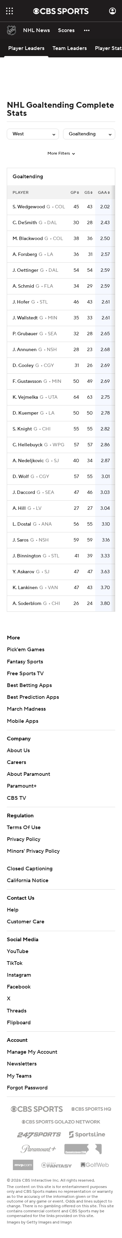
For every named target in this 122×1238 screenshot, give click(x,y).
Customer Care (25, 921)
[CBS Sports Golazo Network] (61, 1121)
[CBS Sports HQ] (91, 1108)
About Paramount (28, 774)
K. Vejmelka (25, 397)
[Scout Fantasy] (57, 1164)
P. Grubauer (25, 334)
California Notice (27, 880)
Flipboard (19, 1022)
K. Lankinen (25, 588)
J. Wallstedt (25, 318)
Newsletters (22, 1063)
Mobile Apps (22, 721)
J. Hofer (21, 302)
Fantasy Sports (25, 661)
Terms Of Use (24, 827)
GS (87, 192)
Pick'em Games (25, 649)
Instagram (19, 975)
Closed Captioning (30, 868)
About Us (18, 750)
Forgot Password (27, 1087)
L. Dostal (22, 524)
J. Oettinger (25, 270)
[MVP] (23, 1162)
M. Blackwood (28, 239)
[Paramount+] (38, 1147)
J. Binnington (27, 556)
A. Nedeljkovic (28, 461)
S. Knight (22, 429)
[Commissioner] (83, 1146)
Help (13, 909)
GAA (102, 192)
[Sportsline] (87, 1133)
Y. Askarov (23, 572)
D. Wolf (21, 477)
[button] (9, 11)
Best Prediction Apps (33, 697)
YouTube (17, 951)
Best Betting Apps (29, 685)
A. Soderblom (27, 604)
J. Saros (20, 540)
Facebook (18, 986)
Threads (16, 1010)
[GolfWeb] (95, 1165)
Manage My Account (32, 1052)
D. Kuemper (25, 413)
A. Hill (19, 508)
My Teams (19, 1076)
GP (73, 192)
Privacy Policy (23, 839)
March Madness (26, 709)
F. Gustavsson (27, 381)
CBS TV (16, 798)
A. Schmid (23, 286)
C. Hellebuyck (27, 445)
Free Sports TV (25, 673)
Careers (16, 762)
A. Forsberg (25, 255)
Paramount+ (22, 786)
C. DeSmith (25, 223)
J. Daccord (24, 493)
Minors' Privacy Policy (33, 851)
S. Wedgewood (29, 207)
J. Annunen (25, 350)
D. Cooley (23, 366)
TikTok (14, 963)
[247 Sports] (39, 1133)
